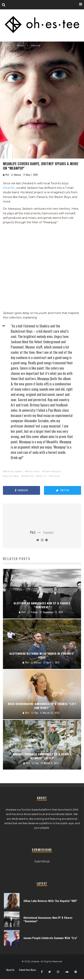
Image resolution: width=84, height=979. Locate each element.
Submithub (42, 861)
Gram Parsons (52, 471)
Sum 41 (42, 476)
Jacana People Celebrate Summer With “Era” (50, 938)
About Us (10, 970)
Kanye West (12, 476)
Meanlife (9, 188)
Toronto (55, 476)
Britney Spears (14, 471)
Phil (7, 174)
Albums (17, 174)
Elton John (33, 471)
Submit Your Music (27, 970)
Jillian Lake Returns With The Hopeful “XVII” (50, 901)
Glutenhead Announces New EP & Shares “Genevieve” (47, 919)
